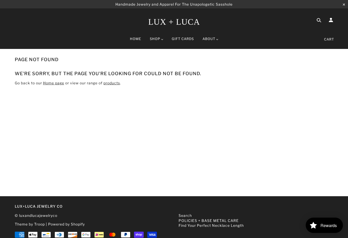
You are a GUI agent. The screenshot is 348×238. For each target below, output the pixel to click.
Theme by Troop (30, 224)
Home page (53, 83)
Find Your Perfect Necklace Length (211, 225)
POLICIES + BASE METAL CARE (209, 220)
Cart (329, 39)
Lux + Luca (174, 22)
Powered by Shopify (66, 224)
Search (185, 215)
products (111, 83)
